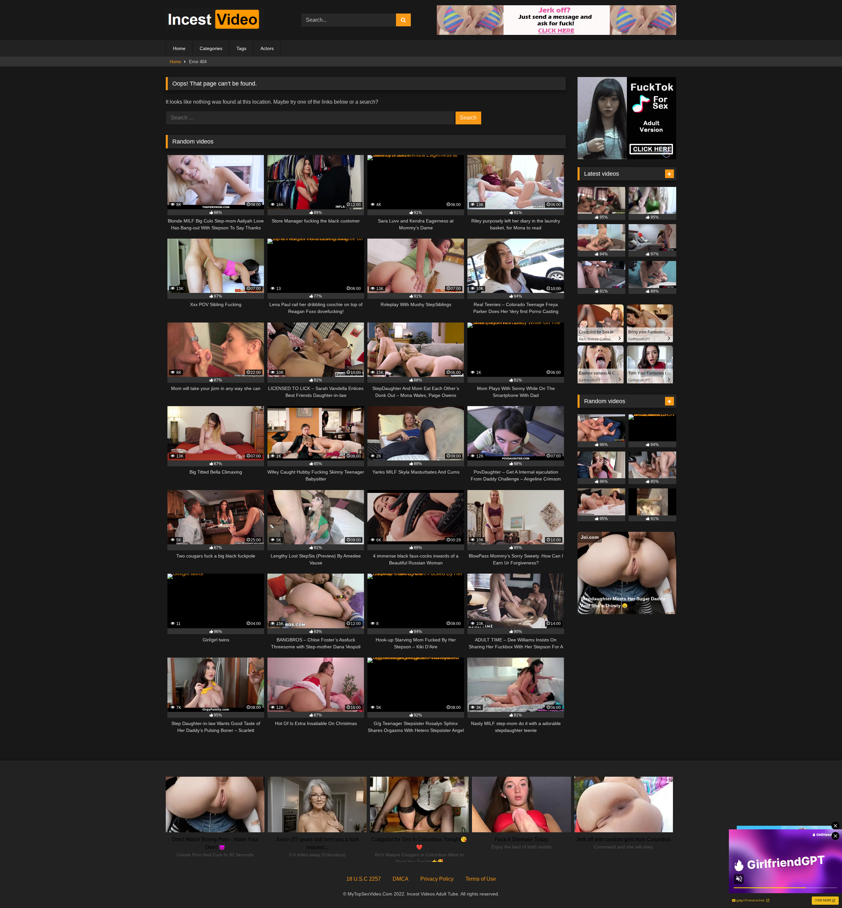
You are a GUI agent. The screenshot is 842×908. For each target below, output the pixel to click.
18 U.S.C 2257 (363, 879)
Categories (211, 48)
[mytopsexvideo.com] (215, 20)
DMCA (401, 879)
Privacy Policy (437, 879)
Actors (267, 48)
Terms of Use (480, 879)
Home (179, 48)
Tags (241, 48)
